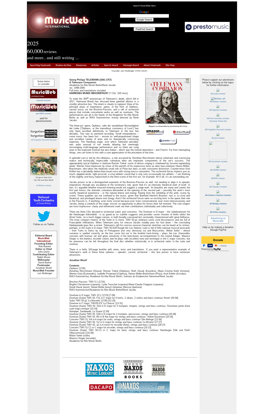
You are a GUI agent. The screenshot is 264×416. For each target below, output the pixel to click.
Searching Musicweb (40, 65)
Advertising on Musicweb (218, 219)
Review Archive (63, 65)
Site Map (170, 65)
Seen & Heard (111, 65)
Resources (81, 65)
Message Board (131, 65)
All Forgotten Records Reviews (43, 140)
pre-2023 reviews (43, 113)
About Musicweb (152, 65)
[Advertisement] (174, 47)
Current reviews (44, 100)
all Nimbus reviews (43, 185)
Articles (95, 65)
